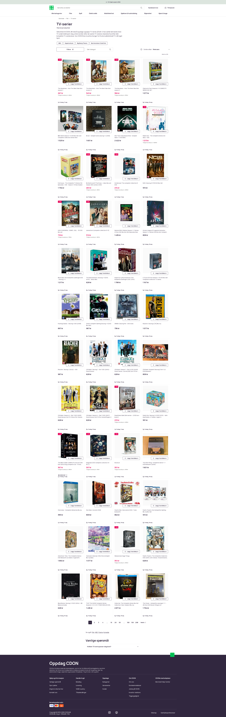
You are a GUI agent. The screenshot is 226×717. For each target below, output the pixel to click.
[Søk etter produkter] (141, 8)
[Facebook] (116, 712)
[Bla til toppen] (172, 655)
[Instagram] (109, 712)
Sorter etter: (148, 49)
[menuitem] (56, 13)
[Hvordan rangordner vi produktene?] (141, 49)
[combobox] (100, 8)
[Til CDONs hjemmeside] (51, 8)
